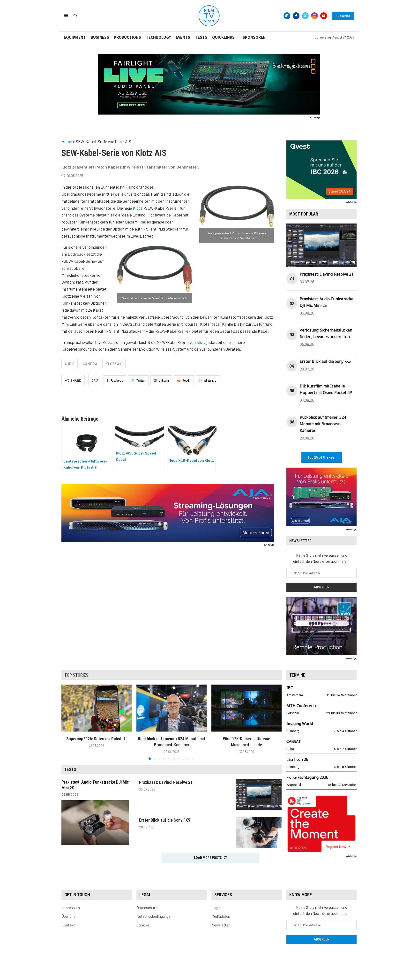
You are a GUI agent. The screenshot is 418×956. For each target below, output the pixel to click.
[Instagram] (314, 15)
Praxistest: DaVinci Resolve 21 (326, 274)
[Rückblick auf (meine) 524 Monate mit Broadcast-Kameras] (171, 708)
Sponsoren (254, 37)
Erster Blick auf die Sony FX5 (325, 361)
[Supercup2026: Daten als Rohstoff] (96, 708)
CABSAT (293, 741)
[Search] (75, 16)
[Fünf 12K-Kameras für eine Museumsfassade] (246, 708)
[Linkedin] (287, 15)
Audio (70, 364)
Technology (158, 37)
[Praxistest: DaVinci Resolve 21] (259, 794)
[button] (68, 722)
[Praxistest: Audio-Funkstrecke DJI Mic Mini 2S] (95, 822)
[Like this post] (96, 380)
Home (66, 141)
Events (183, 37)
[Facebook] (296, 15)
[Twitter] (305, 15)
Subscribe (343, 16)
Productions (127, 37)
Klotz (137, 208)
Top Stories (76, 675)
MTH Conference (301, 705)
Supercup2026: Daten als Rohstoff (96, 738)
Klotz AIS (113, 364)
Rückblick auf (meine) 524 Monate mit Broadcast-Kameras (323, 424)
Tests (201, 37)
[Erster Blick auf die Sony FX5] (259, 832)
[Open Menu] (66, 15)
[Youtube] (323, 15)
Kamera (90, 364)
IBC (289, 687)
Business (100, 37)
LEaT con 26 (297, 759)
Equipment (75, 37)
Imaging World (299, 723)
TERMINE (297, 675)
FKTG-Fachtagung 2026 (307, 777)
